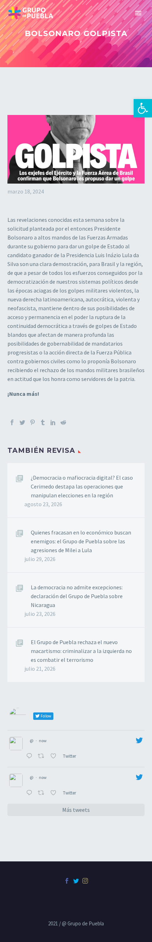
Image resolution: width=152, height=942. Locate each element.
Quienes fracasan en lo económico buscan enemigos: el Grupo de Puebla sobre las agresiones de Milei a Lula (81, 541)
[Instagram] (85, 881)
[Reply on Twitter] (30, 756)
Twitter (70, 756)
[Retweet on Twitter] (42, 756)
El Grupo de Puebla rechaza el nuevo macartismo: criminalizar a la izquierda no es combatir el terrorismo (81, 650)
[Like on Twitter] (54, 756)
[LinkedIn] (53, 422)
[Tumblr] (43, 422)
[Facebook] (12, 422)
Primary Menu (138, 13)
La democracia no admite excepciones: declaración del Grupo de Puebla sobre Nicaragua (77, 596)
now (43, 740)
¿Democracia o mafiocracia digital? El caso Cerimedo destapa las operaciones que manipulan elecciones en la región (82, 486)
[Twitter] (22, 422)
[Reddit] (63, 422)
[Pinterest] (32, 422)
